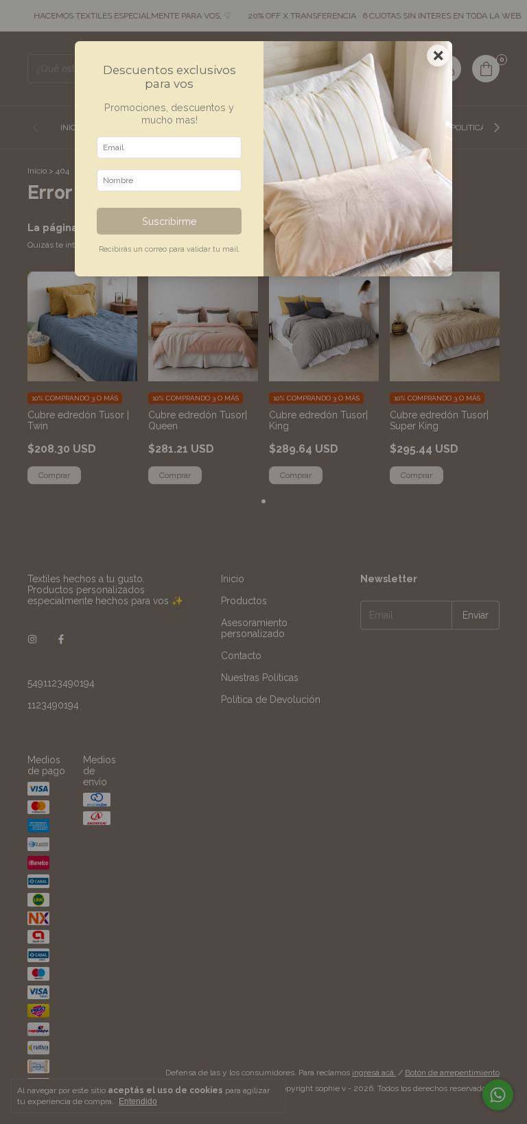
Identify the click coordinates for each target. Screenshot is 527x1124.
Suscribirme (169, 221)
